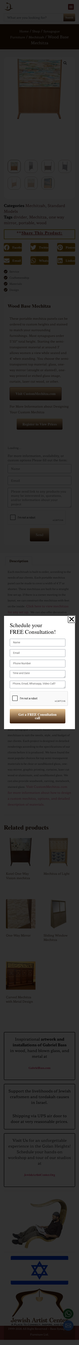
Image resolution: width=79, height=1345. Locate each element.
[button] (71, 619)
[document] (39, 672)
